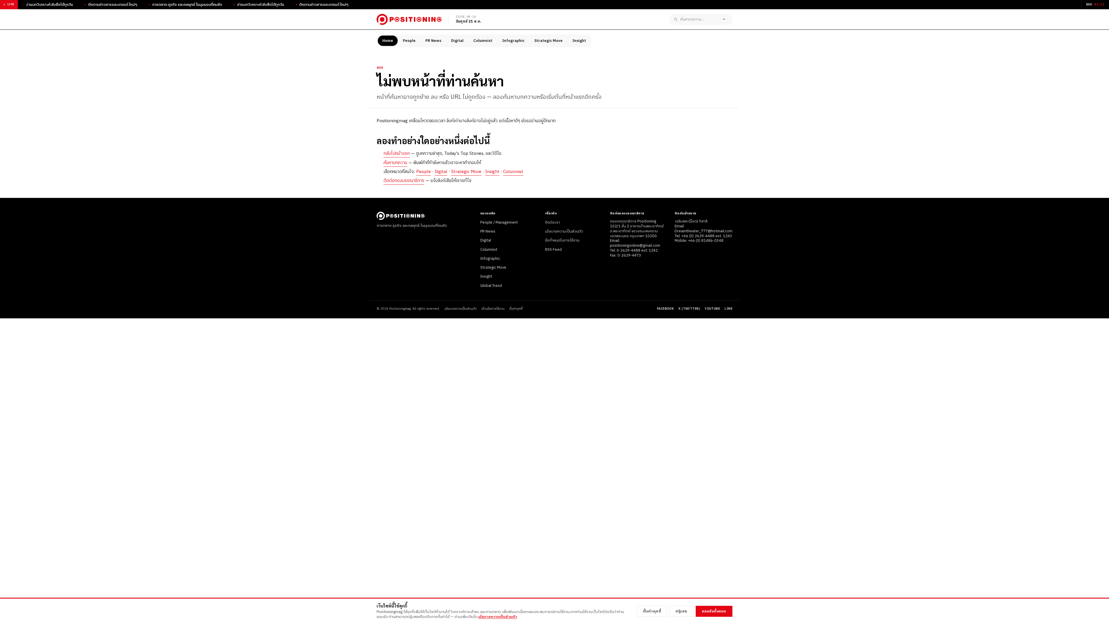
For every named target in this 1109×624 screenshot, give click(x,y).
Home (387, 41)
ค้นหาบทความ (395, 162)
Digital (457, 41)
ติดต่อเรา (552, 222)
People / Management (499, 222)
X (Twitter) (689, 308)
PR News (433, 41)
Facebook (665, 308)
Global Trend (491, 286)
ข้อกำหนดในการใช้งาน (562, 240)
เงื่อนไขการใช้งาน (493, 309)
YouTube (712, 308)
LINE (728, 308)
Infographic (513, 41)
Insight (579, 41)
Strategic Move (548, 41)
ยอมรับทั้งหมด (714, 611)
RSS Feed (553, 249)
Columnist (482, 41)
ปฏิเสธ (681, 611)
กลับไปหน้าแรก (397, 153)
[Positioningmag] (409, 19)
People (409, 41)
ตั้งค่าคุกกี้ (516, 309)
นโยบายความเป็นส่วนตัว (564, 231)
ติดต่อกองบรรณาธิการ (404, 180)
